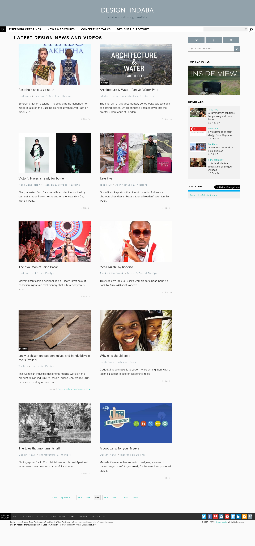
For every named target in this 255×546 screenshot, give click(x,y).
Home (3, 29)
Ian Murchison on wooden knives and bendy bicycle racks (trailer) (54, 357)
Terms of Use (97, 516)
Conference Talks (96, 29)
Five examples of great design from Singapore (220, 133)
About (16, 516)
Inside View (107, 362)
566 (88, 497)
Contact (28, 516)
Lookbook (25, 96)
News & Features (61, 29)
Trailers (23, 366)
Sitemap (82, 516)
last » (135, 497)
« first (54, 497)
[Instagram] (221, 516)
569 (114, 497)
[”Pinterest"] (231, 40)
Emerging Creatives (25, 29)
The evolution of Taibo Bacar (38, 267)
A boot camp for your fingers (119, 448)
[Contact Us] (250, 516)
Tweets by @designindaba (203, 195)
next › (126, 497)
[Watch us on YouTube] (227, 516)
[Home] (127, 11)
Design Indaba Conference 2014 (74, 389)
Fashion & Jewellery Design (53, 96)
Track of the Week (112, 273)
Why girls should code (115, 355)
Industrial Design (43, 366)
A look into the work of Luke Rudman (220, 149)
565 (80, 497)
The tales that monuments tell (39, 448)
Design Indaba (221, 522)
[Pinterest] (215, 516)
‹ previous (65, 497)
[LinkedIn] (238, 516)
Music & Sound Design (142, 273)
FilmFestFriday (109, 96)
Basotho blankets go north (36, 89)
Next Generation (29, 184)
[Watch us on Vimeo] (233, 516)
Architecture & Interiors (138, 96)
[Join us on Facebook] (214, 40)
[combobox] (225, 29)
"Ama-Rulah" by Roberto (116, 267)
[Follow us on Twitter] (196, 40)
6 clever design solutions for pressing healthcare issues (221, 116)
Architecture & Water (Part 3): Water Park (129, 89)
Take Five (106, 178)
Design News (27, 454)
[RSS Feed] (244, 516)
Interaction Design (132, 454)
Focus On (213, 128)
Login (72, 516)
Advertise (41, 516)
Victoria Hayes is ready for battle (41, 178)
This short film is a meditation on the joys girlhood (220, 166)
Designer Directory (133, 29)
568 (106, 497)
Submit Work (58, 516)
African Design (44, 273)
